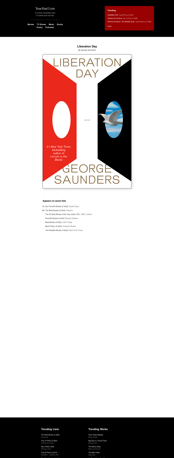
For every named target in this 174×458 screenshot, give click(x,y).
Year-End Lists (45, 8)
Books (60, 24)
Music (51, 24)
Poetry (39, 27)
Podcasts (49, 27)
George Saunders (88, 50)
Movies (31, 24)
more (110, 26)
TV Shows (41, 24)
